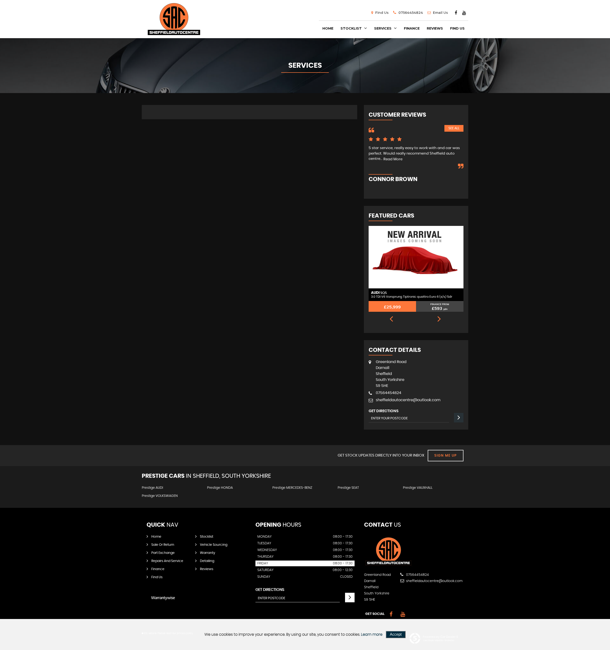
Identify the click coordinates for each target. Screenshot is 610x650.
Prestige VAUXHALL (417, 487)
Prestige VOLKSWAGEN (160, 496)
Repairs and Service (167, 561)
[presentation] (391, 319)
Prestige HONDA (220, 487)
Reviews (435, 28)
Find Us (381, 12)
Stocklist (351, 28)
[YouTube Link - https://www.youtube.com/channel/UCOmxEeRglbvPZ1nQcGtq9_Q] (464, 13)
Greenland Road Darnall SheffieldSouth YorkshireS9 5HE (391, 374)
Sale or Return (162, 544)
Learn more (371, 634)
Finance (412, 28)
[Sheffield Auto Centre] (388, 565)
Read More (392, 159)
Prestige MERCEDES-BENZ (292, 487)
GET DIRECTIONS (269, 590)
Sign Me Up (445, 455)
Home (327, 28)
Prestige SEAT (348, 487)
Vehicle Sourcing (213, 544)
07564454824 (410, 12)
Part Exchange (163, 553)
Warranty (207, 553)
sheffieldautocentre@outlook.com (408, 400)
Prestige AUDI (152, 487)
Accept (396, 634)
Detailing (207, 561)
